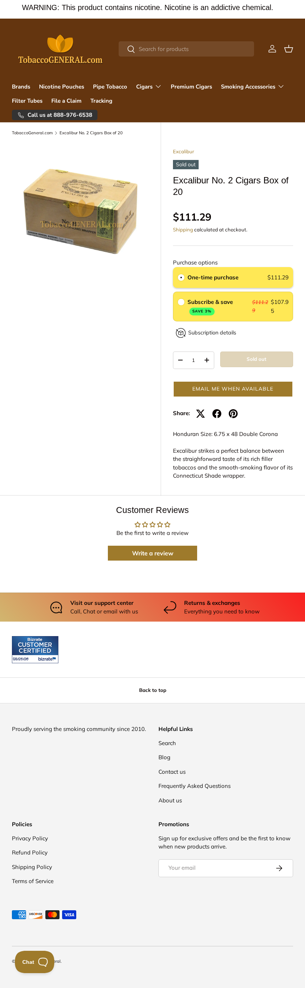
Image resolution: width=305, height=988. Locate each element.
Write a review (152, 553)
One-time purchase (212, 277)
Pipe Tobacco (110, 86)
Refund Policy (30, 852)
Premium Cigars (191, 86)
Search (167, 743)
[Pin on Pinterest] (233, 413)
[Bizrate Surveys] (22, 659)
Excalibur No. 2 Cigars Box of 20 (91, 133)
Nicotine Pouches (61, 86)
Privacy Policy (30, 838)
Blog (164, 757)
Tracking (101, 101)
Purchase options (195, 262)
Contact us (172, 771)
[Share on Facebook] (217, 413)
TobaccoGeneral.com (32, 133)
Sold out (256, 359)
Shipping (183, 229)
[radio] (181, 277)
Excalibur (183, 151)
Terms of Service (33, 881)
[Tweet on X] (200, 413)
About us (170, 800)
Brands (21, 86)
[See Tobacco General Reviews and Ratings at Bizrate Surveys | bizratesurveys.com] (35, 649)
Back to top (152, 690)
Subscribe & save (210, 306)
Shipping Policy (32, 866)
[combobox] (186, 49)
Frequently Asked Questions (194, 785)
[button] (288, 49)
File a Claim (66, 101)
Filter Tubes (27, 101)
